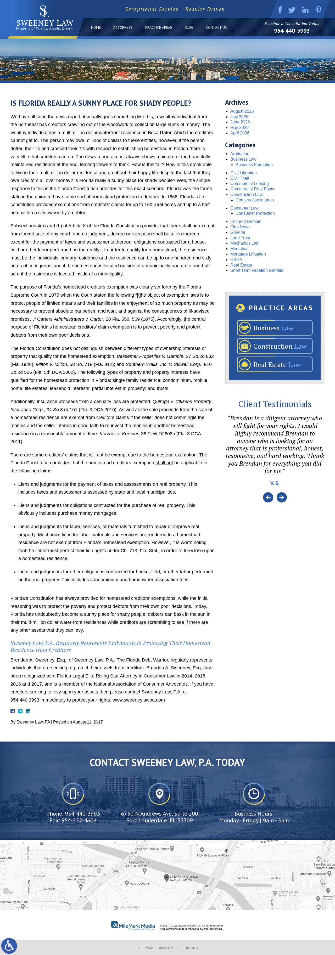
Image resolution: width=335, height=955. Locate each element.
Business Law (243, 159)
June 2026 (240, 122)
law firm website (175, 928)
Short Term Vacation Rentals (256, 270)
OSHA (236, 259)
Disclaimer (168, 948)
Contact (190, 948)
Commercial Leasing (249, 183)
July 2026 (239, 117)
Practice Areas (158, 27)
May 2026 (239, 127)
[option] (275, 453)
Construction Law (246, 194)
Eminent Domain (245, 221)
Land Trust (240, 238)
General (237, 232)
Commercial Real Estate (253, 189)
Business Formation (254, 164)
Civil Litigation (243, 173)
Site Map (145, 948)
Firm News (240, 227)
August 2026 (242, 111)
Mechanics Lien (245, 243)
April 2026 (239, 133)
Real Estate (241, 265)
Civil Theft (239, 178)
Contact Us (216, 27)
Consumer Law (244, 208)
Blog (189, 27)
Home (96, 27)
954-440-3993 (292, 30)
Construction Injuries (255, 200)
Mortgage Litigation (248, 254)
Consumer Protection (255, 213)
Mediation (239, 248)
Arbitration (239, 153)
